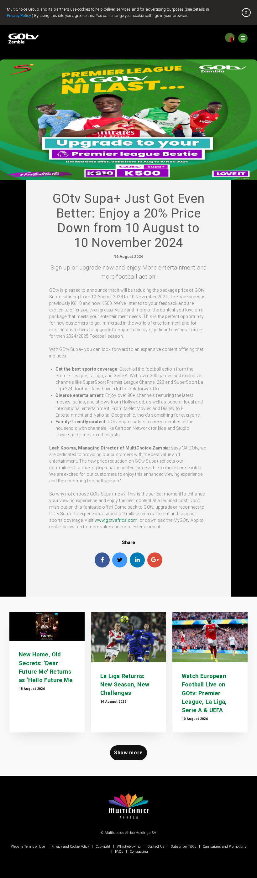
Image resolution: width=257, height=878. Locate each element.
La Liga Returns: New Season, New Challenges (124, 684)
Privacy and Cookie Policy (70, 847)
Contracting (138, 852)
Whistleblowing (129, 847)
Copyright (103, 847)
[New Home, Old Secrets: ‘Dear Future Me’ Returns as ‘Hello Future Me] (47, 626)
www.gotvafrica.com (116, 520)
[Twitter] (119, 559)
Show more (128, 753)
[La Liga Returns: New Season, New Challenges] (128, 637)
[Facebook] (102, 559)
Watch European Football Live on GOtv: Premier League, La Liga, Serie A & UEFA (204, 693)
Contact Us (155, 847)
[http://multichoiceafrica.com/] (128, 823)
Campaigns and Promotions (224, 847)
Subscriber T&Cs (183, 847)
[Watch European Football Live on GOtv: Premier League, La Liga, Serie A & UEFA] (210, 637)
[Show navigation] (243, 37)
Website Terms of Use (28, 847)
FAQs (119, 852)
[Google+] (154, 559)
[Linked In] (137, 559)
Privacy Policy (19, 15)
